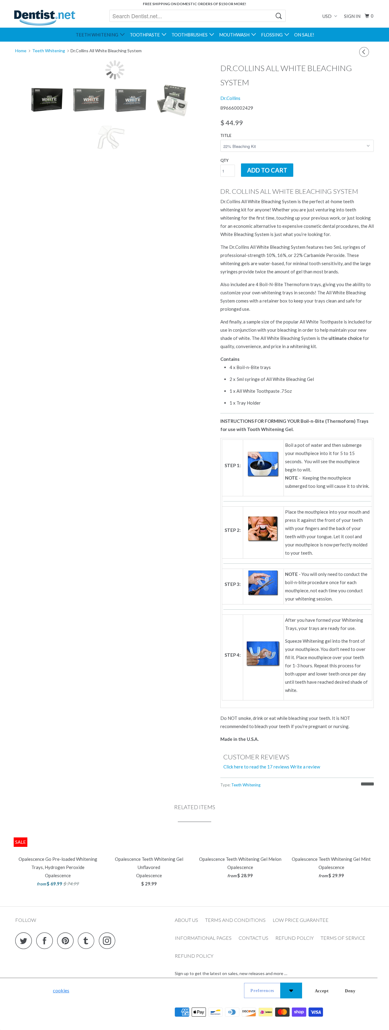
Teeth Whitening (98, 34)
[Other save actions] (291, 990)
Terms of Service (343, 938)
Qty (224, 160)
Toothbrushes (190, 34)
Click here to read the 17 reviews (256, 766)
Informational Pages (203, 938)
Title (225, 135)
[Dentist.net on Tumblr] (88, 940)
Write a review (305, 766)
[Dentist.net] (44, 17)
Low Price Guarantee (301, 920)
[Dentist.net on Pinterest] (67, 940)
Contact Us (253, 938)
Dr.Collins (230, 98)
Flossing (272, 34)
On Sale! (304, 34)
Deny (350, 991)
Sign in (352, 16)
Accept (322, 991)
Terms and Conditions (235, 920)
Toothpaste (146, 34)
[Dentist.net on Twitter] (25, 940)
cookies (61, 990)
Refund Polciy (294, 938)
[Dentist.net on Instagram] (109, 940)
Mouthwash (235, 34)
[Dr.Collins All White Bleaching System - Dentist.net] (114, 70)
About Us (186, 920)
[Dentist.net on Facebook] (46, 940)
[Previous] (365, 52)
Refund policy (194, 956)
